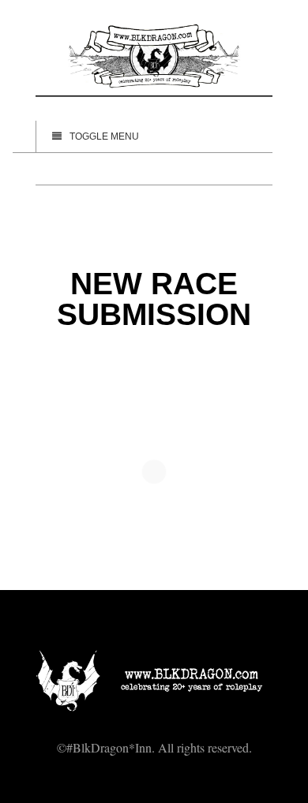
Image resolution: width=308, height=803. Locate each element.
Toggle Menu (104, 136)
